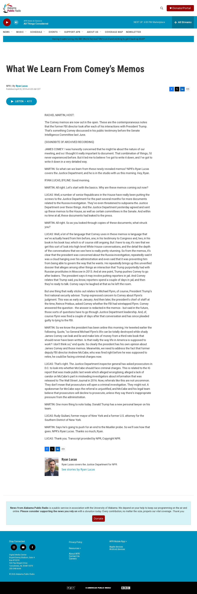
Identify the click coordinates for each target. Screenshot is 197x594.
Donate (98, 518)
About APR (74, 554)
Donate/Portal (181, 8)
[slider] (21, 22)
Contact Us (74, 556)
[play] (6, 22)
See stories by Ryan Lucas (78, 469)
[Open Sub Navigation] (12, 32)
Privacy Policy (75, 542)
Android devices (117, 549)
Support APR (72, 32)
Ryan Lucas (22, 85)
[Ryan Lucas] (51, 467)
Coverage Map (114, 32)
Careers (73, 559)
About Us (92, 32)
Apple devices (116, 547)
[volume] (16, 22)
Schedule (36, 32)
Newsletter (133, 32)
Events (53, 32)
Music (20, 32)
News (6, 32)
